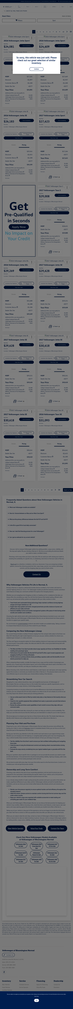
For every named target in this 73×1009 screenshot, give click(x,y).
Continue (36, 69)
